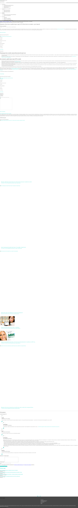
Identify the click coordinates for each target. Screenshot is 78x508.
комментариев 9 (17, 408)
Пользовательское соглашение (43, 502)
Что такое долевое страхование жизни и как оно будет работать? (10, 476)
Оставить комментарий (18, 248)
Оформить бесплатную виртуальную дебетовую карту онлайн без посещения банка (17, 407)
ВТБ (2, 97)
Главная (1, 21)
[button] (39, 51)
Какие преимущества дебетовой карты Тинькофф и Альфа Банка (13, 247)
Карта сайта (41, 503)
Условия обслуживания (27, 464)
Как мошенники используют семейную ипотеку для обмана (9, 470)
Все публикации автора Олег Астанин (5, 113)
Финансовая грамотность (8, 20)
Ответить (8, 418)
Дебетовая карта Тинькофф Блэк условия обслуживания (12, 312)
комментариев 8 (16, 313)
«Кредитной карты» (15, 69)
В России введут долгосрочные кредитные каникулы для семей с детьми (11, 472)
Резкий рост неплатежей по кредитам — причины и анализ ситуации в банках (11, 474)
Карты (3, 8)
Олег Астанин (2, 111)
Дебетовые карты (7, 11)
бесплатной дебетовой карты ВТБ (16, 68)
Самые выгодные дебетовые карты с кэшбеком (10, 327)
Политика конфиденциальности (18, 464)
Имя (0, 463)
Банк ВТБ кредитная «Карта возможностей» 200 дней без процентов (48, 426)
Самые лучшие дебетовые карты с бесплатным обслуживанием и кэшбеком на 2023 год (18, 341)
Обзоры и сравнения (6, 21)
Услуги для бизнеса (7, 15)
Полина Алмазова (10, 328)
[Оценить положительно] (3, 428)
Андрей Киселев (10, 248)
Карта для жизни (3, 32)
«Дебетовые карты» (18, 61)
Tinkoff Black (2, 73)
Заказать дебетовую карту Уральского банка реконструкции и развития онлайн (16, 181)
